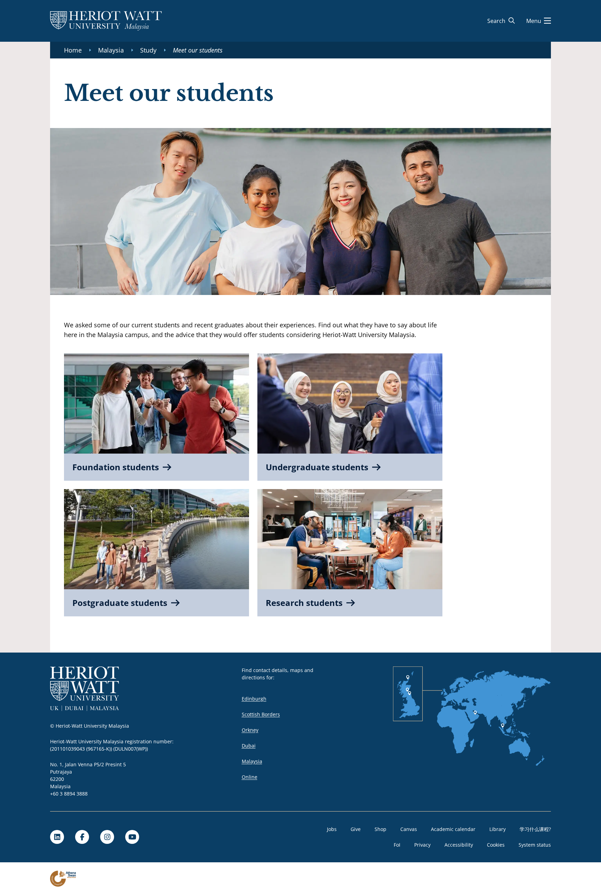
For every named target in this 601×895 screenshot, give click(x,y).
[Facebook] (82, 837)
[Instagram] (107, 837)
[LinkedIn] (57, 837)
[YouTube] (132, 837)
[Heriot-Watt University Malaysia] (106, 21)
